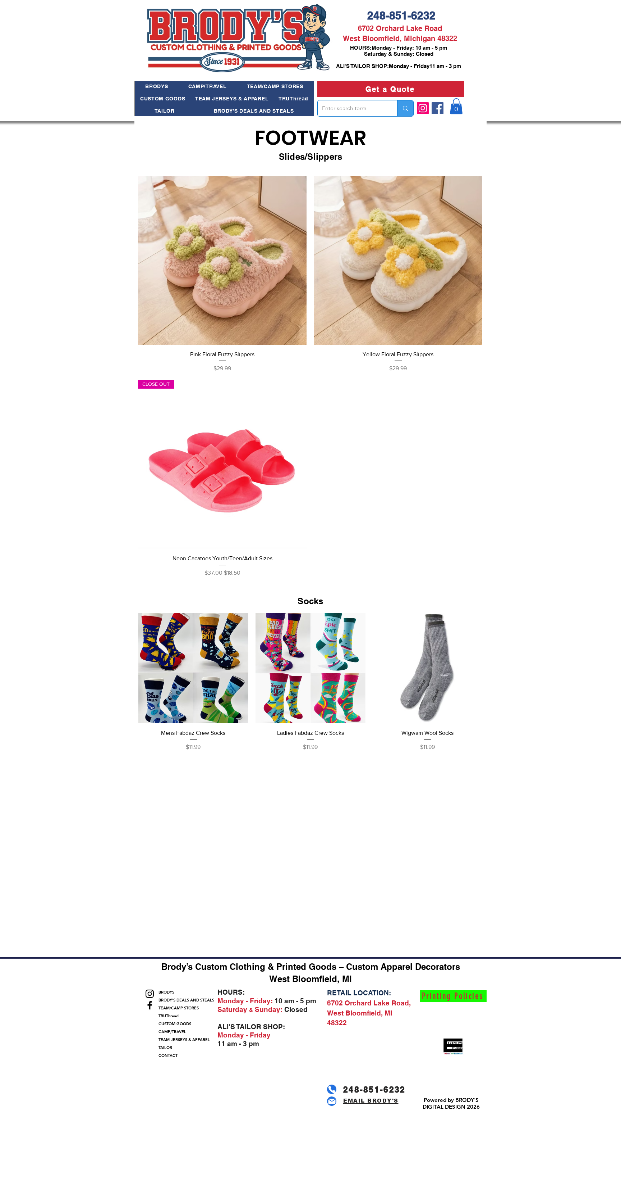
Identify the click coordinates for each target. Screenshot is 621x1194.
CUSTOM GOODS (174, 1023)
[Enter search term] (405, 108)
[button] (456, 106)
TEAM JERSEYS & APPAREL (182, 1039)
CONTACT (168, 1055)
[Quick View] (222, 260)
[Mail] (331, 1101)
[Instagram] (423, 108)
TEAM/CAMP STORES (178, 1007)
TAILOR (165, 1047)
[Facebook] (437, 108)
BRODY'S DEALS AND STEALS (182, 1000)
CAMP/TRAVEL (172, 1031)
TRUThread (168, 1015)
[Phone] (331, 1089)
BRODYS (166, 992)
